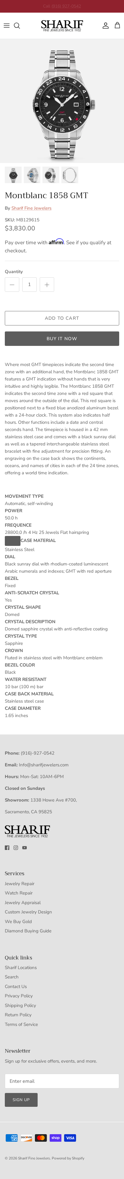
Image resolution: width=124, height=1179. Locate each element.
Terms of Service (21, 1024)
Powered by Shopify (68, 1158)
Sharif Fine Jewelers (31, 208)
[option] (62, 101)
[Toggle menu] (6, 25)
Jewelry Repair (19, 884)
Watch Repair (19, 893)
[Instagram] (16, 847)
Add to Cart (62, 318)
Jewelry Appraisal (23, 903)
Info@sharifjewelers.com (44, 765)
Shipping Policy (20, 1005)
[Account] (104, 25)
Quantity (14, 272)
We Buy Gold (18, 922)
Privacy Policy (19, 996)
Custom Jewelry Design (28, 912)
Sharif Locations (21, 968)
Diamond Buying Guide (28, 931)
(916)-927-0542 (37, 753)
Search (12, 977)
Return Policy (18, 1015)
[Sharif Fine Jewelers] (62, 26)
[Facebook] (7, 847)
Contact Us (16, 987)
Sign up (21, 1100)
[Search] (19, 25)
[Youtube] (24, 847)
